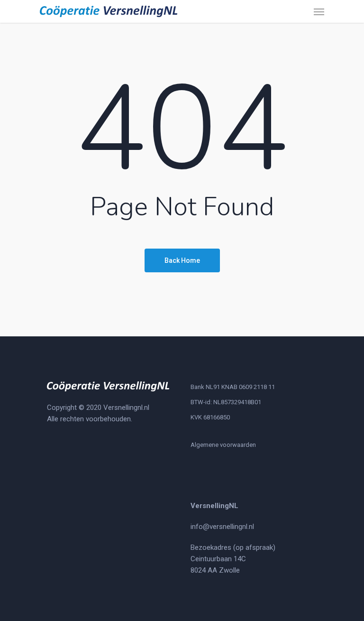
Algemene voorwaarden (223, 444)
